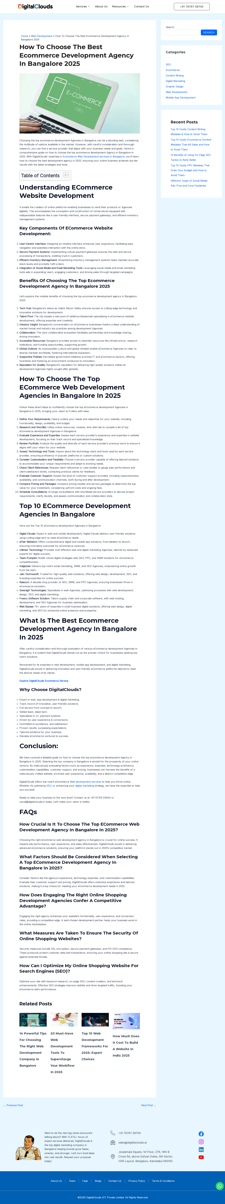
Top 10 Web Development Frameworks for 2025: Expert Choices (95, 1046)
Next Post (148, 1105)
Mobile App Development (180, 97)
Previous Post (13, 1105)
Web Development (41, 36)
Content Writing (175, 75)
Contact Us (141, 6)
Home (24, 36)
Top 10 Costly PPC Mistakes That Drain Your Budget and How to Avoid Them (190, 170)
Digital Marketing (175, 81)
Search (170, 27)
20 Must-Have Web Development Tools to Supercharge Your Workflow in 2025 (63, 1053)
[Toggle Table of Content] (64, 174)
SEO (48, 785)
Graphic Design (175, 86)
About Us (101, 6)
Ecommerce (173, 70)
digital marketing (84, 785)
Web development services (85, 781)
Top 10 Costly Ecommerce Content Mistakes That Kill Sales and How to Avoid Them (191, 144)
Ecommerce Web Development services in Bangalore (93, 156)
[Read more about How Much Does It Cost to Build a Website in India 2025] (126, 1020)
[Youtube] (201, 1157)
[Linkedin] (201, 1149)
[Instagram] (201, 1141)
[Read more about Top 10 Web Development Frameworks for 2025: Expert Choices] (95, 1019)
